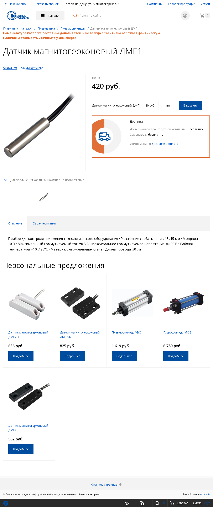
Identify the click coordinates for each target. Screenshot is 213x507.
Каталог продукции (181, 4)
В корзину (190, 105)
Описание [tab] (15, 223)
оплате (173, 144)
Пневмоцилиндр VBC (126, 332)
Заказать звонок (47, 4)
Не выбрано (17, 4)
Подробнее (21, 356)
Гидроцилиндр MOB (177, 332)
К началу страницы (104, 484)
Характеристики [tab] (44, 223)
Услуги (205, 4)
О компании (154, 4)
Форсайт (205, 494)
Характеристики (32, 67)
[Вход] (185, 15)
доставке (158, 144)
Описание (10, 67)
